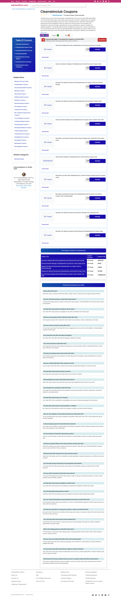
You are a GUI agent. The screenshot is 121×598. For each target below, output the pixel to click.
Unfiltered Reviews (91, 575)
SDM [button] (93, 161)
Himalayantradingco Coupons (22, 127)
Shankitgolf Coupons (20, 140)
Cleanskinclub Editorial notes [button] (24, 50)
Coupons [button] (55, 35)
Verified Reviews (90, 578)
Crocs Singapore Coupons (21, 118)
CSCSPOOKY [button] (93, 216)
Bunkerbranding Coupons (21, 103)
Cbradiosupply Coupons (21, 124)
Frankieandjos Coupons (21, 84)
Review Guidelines (91, 572)
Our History (24, 1)
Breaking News (32, 1)
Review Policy (65, 572)
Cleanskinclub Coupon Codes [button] (24, 47)
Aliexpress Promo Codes (21, 81)
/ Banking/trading (21, 9)
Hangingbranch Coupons (21, 137)
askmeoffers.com (19, 5)
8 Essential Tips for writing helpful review (93, 582)
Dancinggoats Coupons (21, 146)
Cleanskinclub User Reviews (23, 62)
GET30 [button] (93, 142)
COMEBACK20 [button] (93, 124)
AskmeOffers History (17, 572)
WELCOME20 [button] (93, 235)
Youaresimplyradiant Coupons (23, 87)
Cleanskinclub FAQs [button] (21, 53)
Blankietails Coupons (20, 143)
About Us (18, 1)
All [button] (44, 35)
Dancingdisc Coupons (20, 106)
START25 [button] (93, 198)
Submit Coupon (16, 581)
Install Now (102, 40)
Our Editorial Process (67, 581)
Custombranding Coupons (22, 121)
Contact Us (14, 578)
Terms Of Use (40, 581)
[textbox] (58, 5)
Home (12, 1)
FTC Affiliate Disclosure (43, 578)
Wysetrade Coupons (20, 94)
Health (49, 1)
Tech (54, 1)
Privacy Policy (29, 594)
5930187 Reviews (57, 15)
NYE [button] (93, 179)
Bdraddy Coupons (19, 90)
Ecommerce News (42, 1)
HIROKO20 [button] (93, 49)
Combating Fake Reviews (69, 575)
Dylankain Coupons (20, 100)
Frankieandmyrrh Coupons (22, 134)
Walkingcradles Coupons (21, 97)
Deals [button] (67, 35)
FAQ (37, 575)
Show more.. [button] (43, 32)
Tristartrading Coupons (21, 130)
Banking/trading (19, 159)
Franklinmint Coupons (20, 109)
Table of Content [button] (24, 40)
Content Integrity (66, 578)
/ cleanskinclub (30, 9)
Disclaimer (39, 572)
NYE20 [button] (93, 68)
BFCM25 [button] (93, 105)
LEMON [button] (93, 86)
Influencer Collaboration (18, 584)
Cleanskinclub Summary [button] (22, 44)
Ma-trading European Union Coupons (22, 114)
